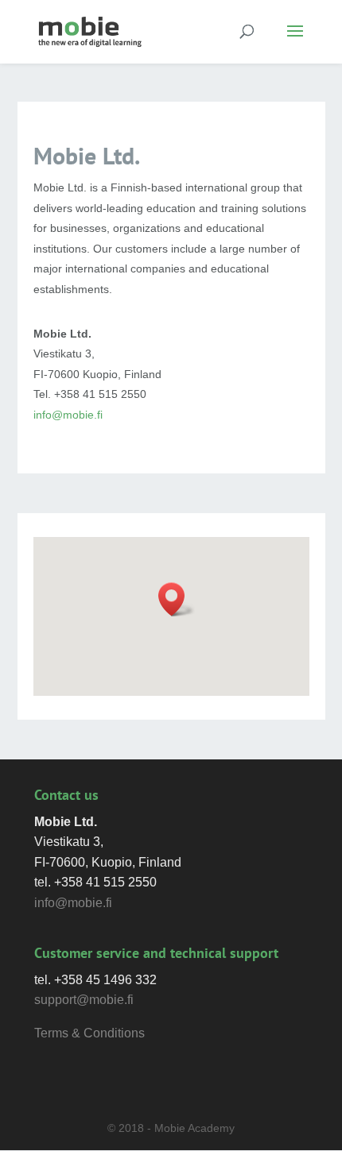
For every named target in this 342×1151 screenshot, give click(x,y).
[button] (176, 599)
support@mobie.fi (84, 999)
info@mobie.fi (68, 414)
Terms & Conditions (89, 1033)
